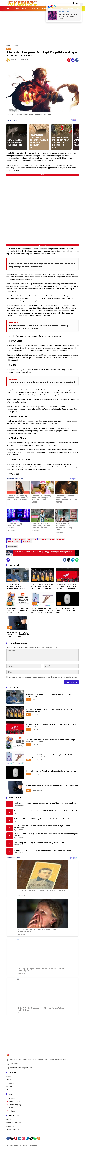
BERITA (8, 1077)
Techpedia (27, 542)
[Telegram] (73, 560)
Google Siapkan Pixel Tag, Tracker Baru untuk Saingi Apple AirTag (65, 610)
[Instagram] (23, 1138)
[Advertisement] (45, 27)
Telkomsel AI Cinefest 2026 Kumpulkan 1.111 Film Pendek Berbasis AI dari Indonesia (66, 586)
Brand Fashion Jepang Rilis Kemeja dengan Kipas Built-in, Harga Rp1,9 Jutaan (17, 634)
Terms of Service (12, 1129)
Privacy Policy (11, 1126)
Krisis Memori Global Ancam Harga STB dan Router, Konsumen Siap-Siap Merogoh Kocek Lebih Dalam (42, 265)
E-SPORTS (32, 539)
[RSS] (38, 1138)
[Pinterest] (15, 1138)
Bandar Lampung (15, 1105)
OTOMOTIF (10, 1083)
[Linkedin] (27, 1138)
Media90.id (14, 59)
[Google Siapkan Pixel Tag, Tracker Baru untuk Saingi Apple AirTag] (67, 599)
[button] (73, 3)
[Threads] (31, 1138)
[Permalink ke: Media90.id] (8, 60)
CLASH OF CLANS (19, 539)
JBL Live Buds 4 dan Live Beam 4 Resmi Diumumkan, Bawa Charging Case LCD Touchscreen (17, 610)
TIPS (7, 1089)
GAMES (52, 539)
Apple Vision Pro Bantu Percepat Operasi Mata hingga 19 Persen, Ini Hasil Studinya (16, 586)
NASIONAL (9, 1086)
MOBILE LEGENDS (14, 542)
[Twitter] (68, 560)
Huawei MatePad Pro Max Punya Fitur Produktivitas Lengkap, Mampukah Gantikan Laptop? (39, 327)
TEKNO (9, 49)
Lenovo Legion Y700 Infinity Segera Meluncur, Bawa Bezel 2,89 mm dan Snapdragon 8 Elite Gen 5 (42, 610)
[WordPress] (19, 1138)
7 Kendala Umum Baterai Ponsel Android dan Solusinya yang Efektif (42, 382)
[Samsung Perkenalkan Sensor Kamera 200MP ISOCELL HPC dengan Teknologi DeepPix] (42, 575)
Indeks (8, 1120)
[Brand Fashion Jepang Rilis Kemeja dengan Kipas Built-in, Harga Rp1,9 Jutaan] (17, 623)
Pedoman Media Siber (14, 1123)
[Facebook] (64, 560)
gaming (61, 539)
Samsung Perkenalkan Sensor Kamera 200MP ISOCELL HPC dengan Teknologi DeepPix (42, 586)
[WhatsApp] (77, 560)
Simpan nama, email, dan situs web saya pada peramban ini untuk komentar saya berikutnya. (43, 677)
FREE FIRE (43, 539)
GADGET (12, 1108)
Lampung (12, 1098)
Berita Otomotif (14, 1101)
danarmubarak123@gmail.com (21, 1068)
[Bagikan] (77, 60)
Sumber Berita (12, 546)
